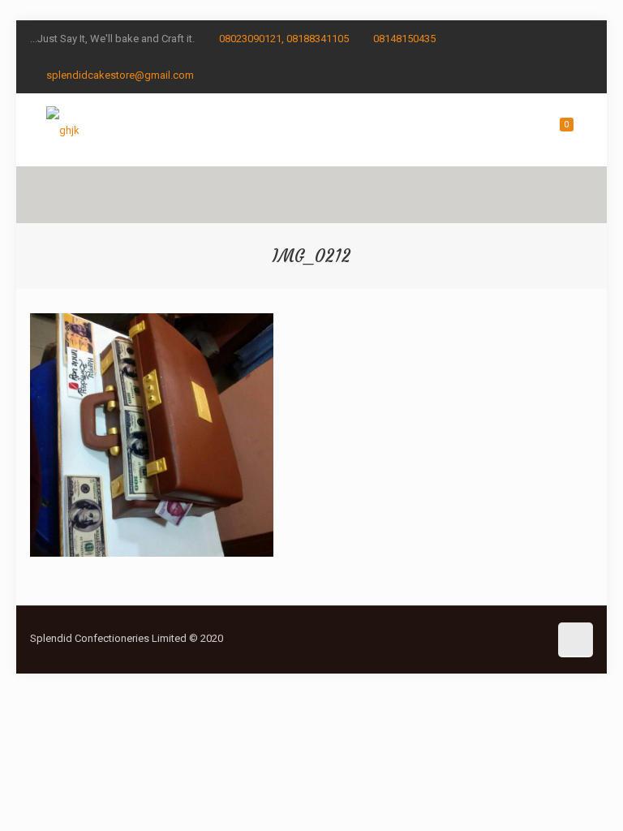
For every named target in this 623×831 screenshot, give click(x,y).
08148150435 (404, 38)
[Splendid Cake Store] (62, 129)
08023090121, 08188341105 (284, 38)
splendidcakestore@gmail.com (120, 75)
